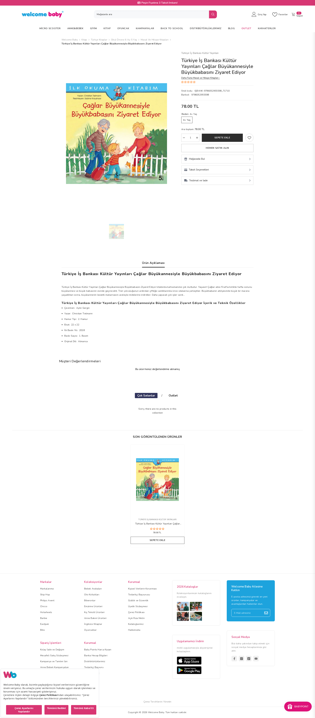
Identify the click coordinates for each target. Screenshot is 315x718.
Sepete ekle (222, 137)
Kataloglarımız (135, 624)
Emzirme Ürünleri (93, 606)
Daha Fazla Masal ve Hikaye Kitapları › (200, 77)
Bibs (42, 630)
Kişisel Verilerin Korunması (142, 588)
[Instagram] (241, 658)
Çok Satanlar (146, 395)
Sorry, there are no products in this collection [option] (157, 410)
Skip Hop (45, 594)
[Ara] (155, 14)
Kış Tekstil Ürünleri (94, 612)
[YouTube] (256, 658)
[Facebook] (234, 658)
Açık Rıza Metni (136, 618)
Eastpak (44, 624)
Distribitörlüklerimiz (94, 661)
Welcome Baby (70, 39)
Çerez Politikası (136, 612)
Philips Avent (47, 600)
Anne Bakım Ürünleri (95, 618)
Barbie (43, 618)
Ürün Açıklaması (153, 263)
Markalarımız (47, 588)
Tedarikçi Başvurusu (139, 594)
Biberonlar (89, 600)
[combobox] (151, 14)
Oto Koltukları (91, 594)
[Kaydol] (266, 613)
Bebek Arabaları (93, 588)
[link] (249, 138)
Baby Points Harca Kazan (97, 649)
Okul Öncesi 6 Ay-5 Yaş (124, 39)
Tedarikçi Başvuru (94, 667)
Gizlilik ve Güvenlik (138, 600)
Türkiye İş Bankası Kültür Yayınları (200, 53)
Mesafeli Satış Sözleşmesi (54, 655)
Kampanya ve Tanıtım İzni (54, 661)
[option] (117, 133)
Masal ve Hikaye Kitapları (154, 39)
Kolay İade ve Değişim (52, 649)
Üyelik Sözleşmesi (138, 606)
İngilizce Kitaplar (93, 624)
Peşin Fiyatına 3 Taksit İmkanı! (159, 2)
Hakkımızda (134, 630)
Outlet (173, 395)
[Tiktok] (249, 658)
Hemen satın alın (217, 148)
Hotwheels (46, 612)
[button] (188, 82)
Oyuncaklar (90, 630)
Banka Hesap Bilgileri (95, 655)
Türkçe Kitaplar (99, 39)
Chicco (43, 606)
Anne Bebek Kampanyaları (54, 667)
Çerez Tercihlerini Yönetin (157, 701)
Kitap (84, 39)
